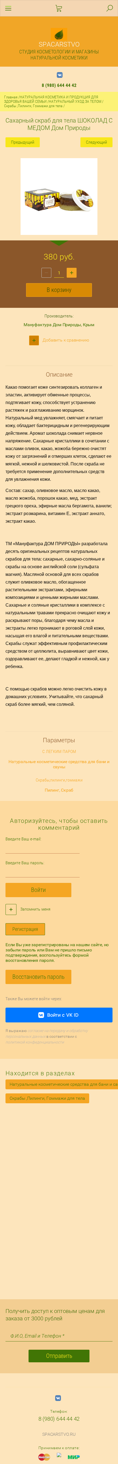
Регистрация (25, 929)
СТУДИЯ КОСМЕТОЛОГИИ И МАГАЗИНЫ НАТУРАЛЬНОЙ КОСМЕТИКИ (59, 55)
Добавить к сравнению (65, 340)
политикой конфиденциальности (34, 1042)
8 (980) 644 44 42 (59, 85)
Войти (38, 889)
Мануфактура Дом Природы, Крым (59, 324)
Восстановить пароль (38, 976)
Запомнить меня (34, 909)
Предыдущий (22, 142)
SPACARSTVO (59, 44)
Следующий (96, 142)
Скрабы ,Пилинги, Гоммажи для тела (33, 106)
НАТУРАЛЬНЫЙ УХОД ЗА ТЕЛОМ (75, 101)
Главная (11, 97)
